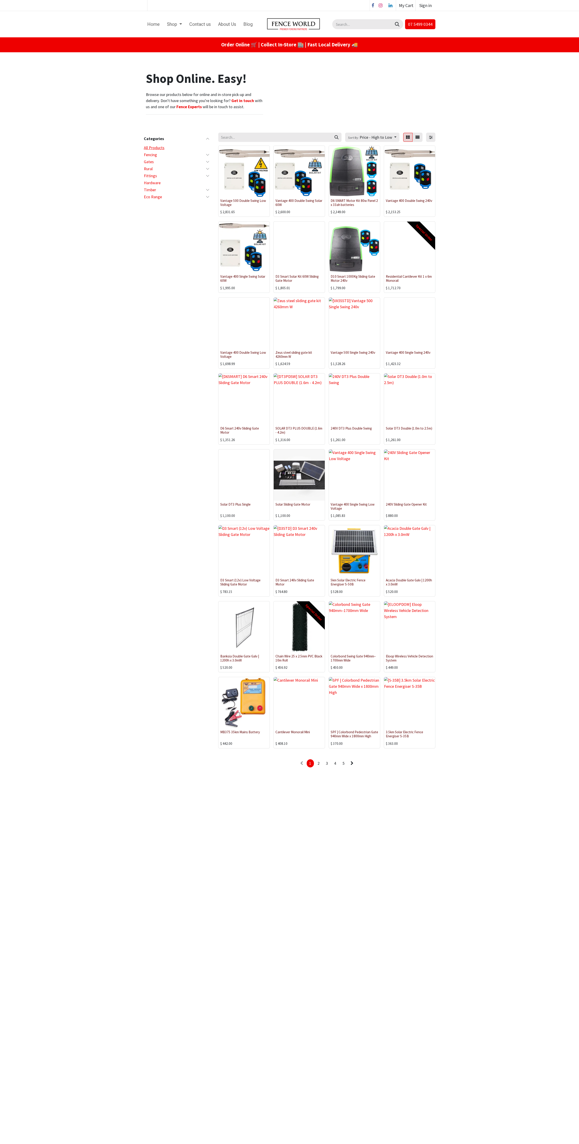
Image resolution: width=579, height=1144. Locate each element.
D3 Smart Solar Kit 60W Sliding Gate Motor (297, 278)
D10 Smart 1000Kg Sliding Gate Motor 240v (353, 278)
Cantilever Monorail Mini (292, 732)
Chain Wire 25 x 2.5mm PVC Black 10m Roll (298, 658)
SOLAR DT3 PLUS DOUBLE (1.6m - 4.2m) (298, 430)
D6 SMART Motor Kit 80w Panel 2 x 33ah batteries (354, 202)
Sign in (425, 5)
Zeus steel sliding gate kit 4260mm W (293, 354)
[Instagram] (380, 5)
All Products (154, 147)
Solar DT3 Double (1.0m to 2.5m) (409, 428)
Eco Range (153, 196)
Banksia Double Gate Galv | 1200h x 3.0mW (239, 658)
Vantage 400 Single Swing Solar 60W (242, 278)
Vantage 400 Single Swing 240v (408, 352)
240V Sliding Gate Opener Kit (406, 504)
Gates (149, 161)
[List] (417, 137)
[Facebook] (373, 5)
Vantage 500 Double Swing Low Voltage (243, 202)
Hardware (152, 182)
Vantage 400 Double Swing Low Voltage (243, 354)
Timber (150, 189)
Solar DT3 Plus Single (235, 504)
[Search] (397, 24)
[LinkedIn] (390, 5)
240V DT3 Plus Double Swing (351, 428)
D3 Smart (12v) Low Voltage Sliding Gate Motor (240, 582)
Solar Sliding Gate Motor (292, 504)
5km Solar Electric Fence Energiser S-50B (348, 582)
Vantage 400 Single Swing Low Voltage (353, 506)
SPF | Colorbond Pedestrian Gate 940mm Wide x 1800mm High (354, 734)
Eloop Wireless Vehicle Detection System (409, 658)
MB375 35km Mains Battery (240, 732)
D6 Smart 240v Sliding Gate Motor (239, 430)
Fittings (150, 175)
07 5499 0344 (420, 24)
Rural (148, 168)
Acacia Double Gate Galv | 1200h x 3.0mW (409, 582)
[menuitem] (153, 24)
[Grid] (408, 137)
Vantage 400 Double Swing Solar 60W (298, 202)
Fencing (150, 154)
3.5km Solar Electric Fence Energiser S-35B (404, 734)
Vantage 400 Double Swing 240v (409, 200)
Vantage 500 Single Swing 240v (353, 352)
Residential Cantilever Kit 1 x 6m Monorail (409, 278)
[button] (372, 137)
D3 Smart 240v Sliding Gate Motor (294, 582)
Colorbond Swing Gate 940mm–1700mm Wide (353, 658)
